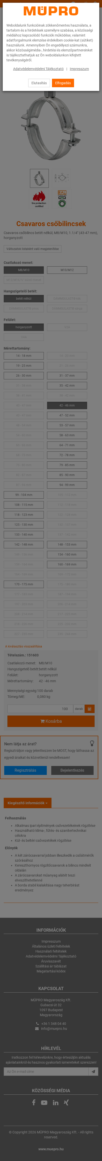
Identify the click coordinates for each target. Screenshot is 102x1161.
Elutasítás (39, 83)
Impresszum (79, 69)
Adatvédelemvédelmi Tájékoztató (38, 69)
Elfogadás (63, 83)
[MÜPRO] (51, 10)
